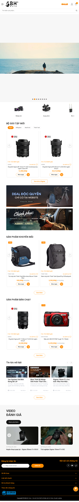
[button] (33, 99)
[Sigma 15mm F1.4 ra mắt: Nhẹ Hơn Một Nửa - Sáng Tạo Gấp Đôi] (62, 371)
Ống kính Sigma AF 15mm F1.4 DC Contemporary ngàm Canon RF (23, 167)
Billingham (18, 127)
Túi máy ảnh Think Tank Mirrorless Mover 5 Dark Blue (22, 277)
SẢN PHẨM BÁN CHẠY (18, 299)
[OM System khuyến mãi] (39, 219)
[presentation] (67, 362)
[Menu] (2, 4)
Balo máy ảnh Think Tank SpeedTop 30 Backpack (56, 276)
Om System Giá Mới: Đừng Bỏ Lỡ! (16, 380)
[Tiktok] (76, 465)
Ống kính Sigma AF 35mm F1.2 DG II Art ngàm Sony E (56, 167)
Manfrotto (27, 127)
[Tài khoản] (72, 4)
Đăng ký (37, 466)
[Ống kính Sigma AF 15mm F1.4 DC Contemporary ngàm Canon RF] (23, 147)
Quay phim (46, 116)
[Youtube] (72, 465)
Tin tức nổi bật (13, 362)
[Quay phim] (46, 108)
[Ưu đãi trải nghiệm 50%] (39, 196)
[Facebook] (68, 465)
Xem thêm (39, 292)
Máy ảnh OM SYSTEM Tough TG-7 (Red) (56, 339)
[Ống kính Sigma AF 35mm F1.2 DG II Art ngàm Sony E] (56, 147)
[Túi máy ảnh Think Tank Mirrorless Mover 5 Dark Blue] (23, 256)
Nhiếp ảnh (19, 116)
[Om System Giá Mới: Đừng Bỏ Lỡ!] (16, 371)
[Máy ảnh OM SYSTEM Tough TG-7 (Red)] (56, 319)
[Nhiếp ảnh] (19, 108)
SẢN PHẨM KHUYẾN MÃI (19, 237)
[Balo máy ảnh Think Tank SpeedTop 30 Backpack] (56, 256)
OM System (44, 336)
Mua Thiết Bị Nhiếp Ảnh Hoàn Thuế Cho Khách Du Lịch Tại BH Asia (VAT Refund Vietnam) (38, 380)
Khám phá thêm (13, 422)
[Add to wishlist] (37, 165)
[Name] (76, 10)
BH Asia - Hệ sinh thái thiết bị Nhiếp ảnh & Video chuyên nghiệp (44, 498)
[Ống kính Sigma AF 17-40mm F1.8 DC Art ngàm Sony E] (23, 319)
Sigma (10, 127)
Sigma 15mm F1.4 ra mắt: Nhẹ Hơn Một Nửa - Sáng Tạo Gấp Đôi (61, 380)
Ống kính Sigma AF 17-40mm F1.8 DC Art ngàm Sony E (23, 339)
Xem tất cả (39, 181)
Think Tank (37, 127)
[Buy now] (28, 174)
